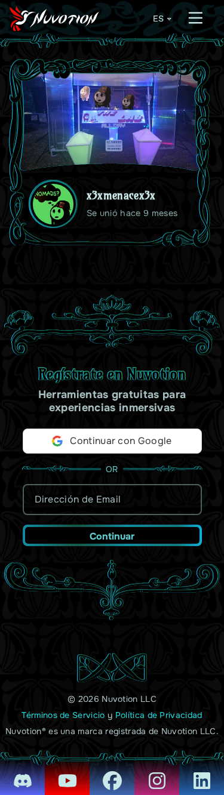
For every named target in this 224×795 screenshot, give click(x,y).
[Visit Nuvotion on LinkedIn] (201, 772)
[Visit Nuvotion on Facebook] (112, 772)
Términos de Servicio (63, 715)
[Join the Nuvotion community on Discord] (22, 772)
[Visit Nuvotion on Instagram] (156, 772)
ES (158, 18)
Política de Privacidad (158, 715)
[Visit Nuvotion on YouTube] (67, 772)
